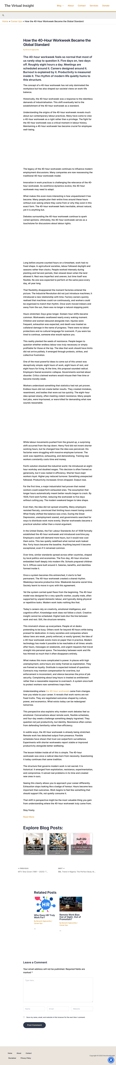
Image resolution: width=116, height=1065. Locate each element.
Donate (105, 5)
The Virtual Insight (19, 5)
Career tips (38, 923)
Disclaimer (12, 1058)
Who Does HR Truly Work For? (44, 916)
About (71, 5)
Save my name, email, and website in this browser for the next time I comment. (55, 1017)
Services (94, 5)
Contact (82, 5)
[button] (62, 5)
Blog (59, 5)
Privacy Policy (26, 1058)
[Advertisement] (58, 150)
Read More (28, 817)
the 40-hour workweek (57, 691)
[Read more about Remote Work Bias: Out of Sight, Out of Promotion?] (70, 904)
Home (10, 1053)
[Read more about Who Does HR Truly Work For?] (45, 904)
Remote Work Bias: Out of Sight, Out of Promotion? (70, 917)
